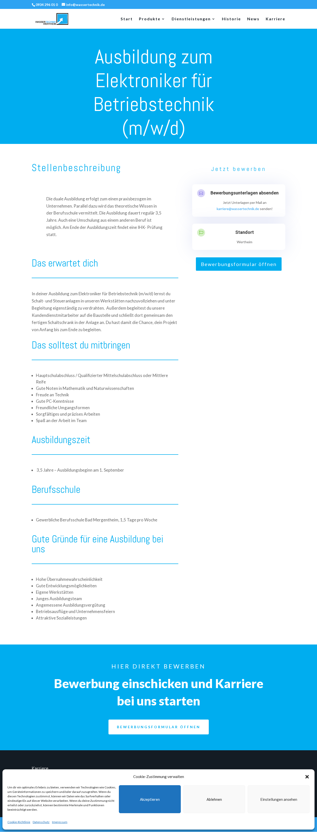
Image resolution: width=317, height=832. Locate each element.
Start (127, 19)
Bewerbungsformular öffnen (239, 264)
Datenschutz (41, 822)
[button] (307, 776)
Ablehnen (214, 799)
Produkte (149, 19)
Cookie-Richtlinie (18, 822)
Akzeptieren (150, 799)
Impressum (59, 822)
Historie (231, 19)
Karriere (275, 19)
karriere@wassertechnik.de (238, 209)
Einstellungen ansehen (278, 799)
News (253, 19)
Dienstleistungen (191, 19)
